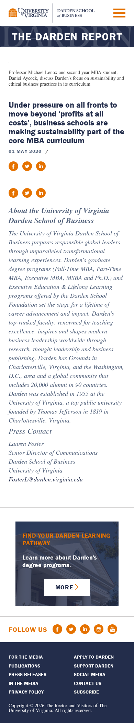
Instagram (98, 629)
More (64, 587)
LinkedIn (85, 629)
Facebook (57, 629)
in (41, 166)
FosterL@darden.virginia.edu (46, 479)
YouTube (112, 629)
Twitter (71, 629)
